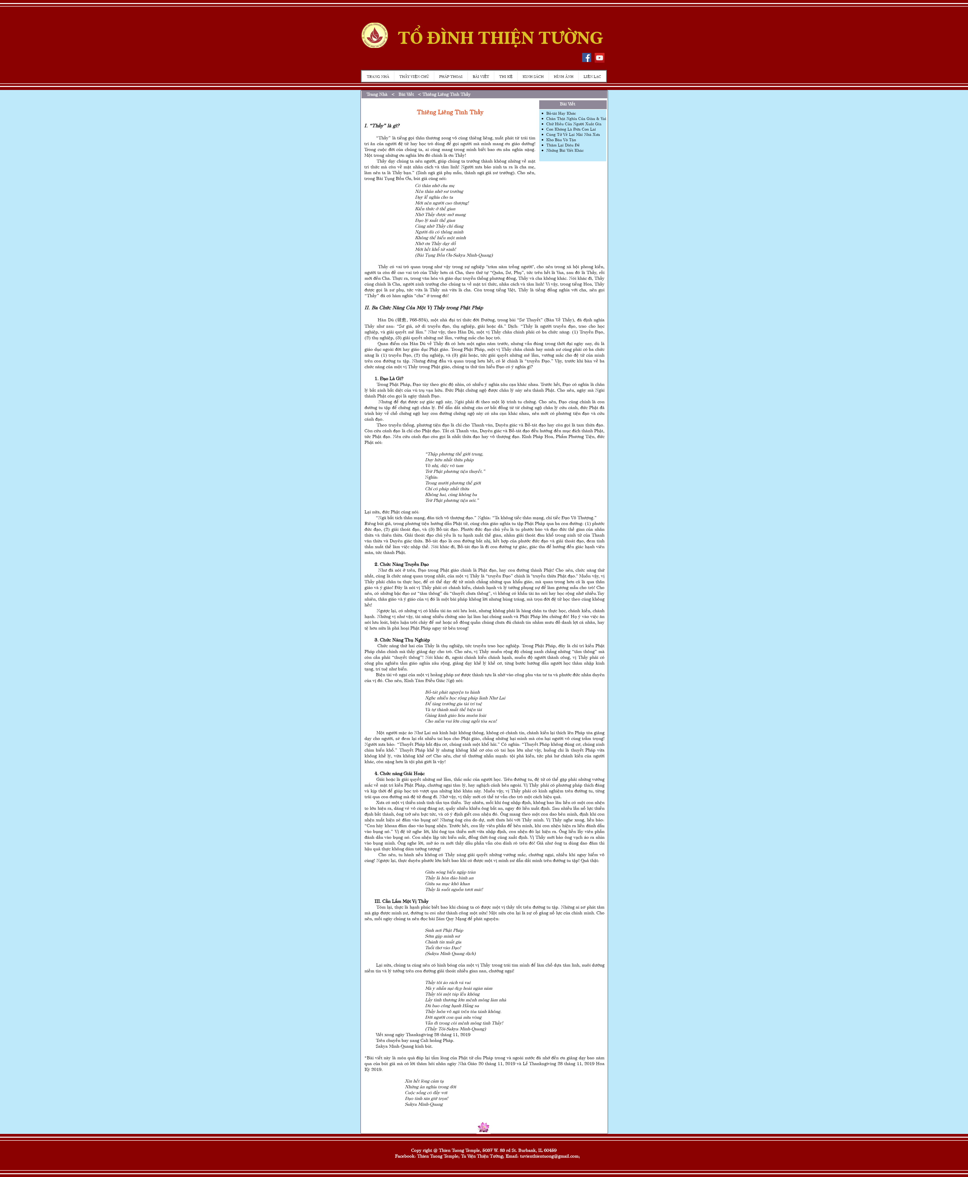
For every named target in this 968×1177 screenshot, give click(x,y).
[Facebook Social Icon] (586, 57)
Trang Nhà (377, 94)
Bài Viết (404, 94)
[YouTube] (599, 58)
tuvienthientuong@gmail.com (549, 1156)
